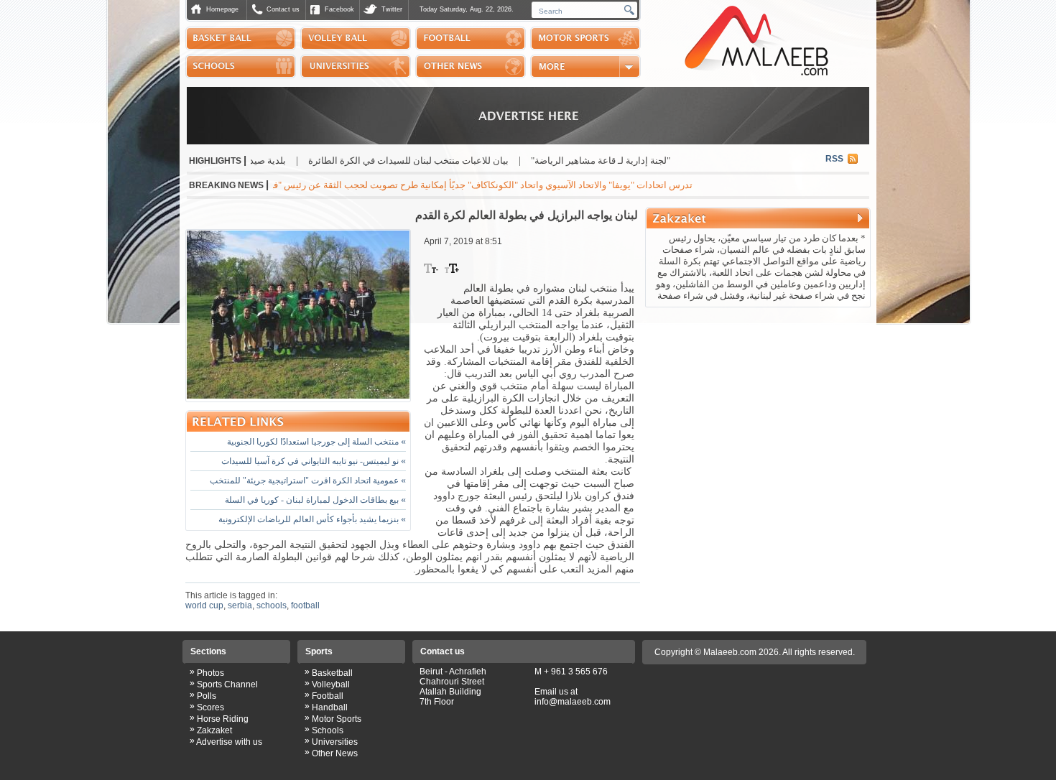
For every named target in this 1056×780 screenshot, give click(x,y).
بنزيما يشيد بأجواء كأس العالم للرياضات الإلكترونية (312, 519)
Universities (335, 742)
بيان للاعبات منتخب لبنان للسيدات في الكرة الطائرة (444, 160)
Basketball (332, 673)
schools (271, 605)
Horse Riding (223, 719)
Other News (335, 753)
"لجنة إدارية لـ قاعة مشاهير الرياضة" (636, 160)
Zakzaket (214, 730)
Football (327, 696)
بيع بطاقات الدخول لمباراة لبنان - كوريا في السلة (315, 500)
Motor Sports (336, 719)
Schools (327, 730)
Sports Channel (227, 684)
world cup (204, 605)
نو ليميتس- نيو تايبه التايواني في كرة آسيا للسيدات (313, 461)
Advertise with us (229, 742)
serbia (240, 605)
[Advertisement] (758, 405)
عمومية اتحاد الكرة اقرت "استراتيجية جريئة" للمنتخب (308, 480)
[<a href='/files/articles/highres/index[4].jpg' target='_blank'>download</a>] (298, 315)
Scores (210, 707)
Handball (330, 707)
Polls (206, 696)
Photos (210, 673)
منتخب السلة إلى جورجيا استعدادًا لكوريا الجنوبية (316, 442)
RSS (834, 159)
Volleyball (331, 684)
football (305, 605)
